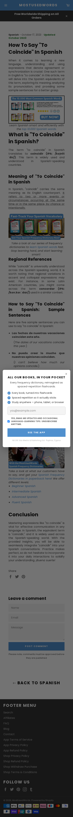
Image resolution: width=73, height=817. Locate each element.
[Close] (66, 374)
